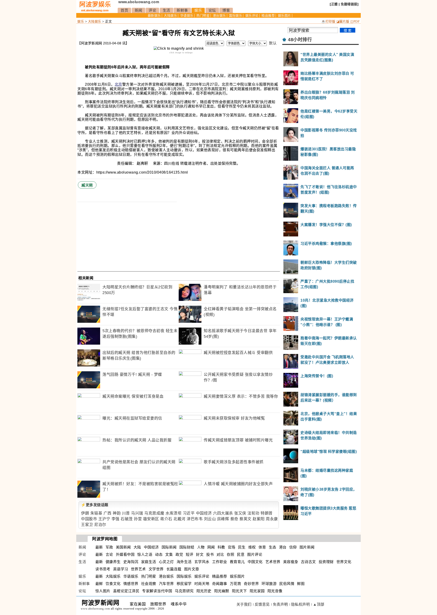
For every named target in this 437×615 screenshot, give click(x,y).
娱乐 (198, 10)
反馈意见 (262, 604)
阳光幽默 (221, 591)
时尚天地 (201, 584)
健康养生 (113, 562)
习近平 (189, 513)
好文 (199, 554)
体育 (262, 547)
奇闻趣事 (219, 584)
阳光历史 (203, 591)
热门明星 (203, 15)
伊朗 (85, 513)
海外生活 (184, 562)
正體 (334, 4)
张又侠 (240, 513)
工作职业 (219, 562)
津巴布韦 (195, 519)
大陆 (137, 547)
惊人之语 (144, 554)
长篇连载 (173, 569)
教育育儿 (237, 562)
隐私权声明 (300, 604)
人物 (201, 547)
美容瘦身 (290, 562)
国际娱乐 (235, 15)
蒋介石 (166, 519)
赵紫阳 (259, 519)
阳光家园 (257, 591)
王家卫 (87, 525)
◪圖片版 (342, 21)
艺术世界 (272, 562)
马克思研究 (184, 591)
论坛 (212, 10)
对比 (220, 554)
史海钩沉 (130, 562)
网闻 (211, 547)
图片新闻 (307, 547)
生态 (272, 547)
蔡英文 (245, 519)
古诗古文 (308, 562)
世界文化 (343, 562)
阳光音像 (274, 591)
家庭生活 (148, 562)
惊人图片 (102, 591)
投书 (210, 554)
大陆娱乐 (170, 15)
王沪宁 (104, 519)
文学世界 (156, 569)
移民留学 (184, 584)
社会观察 (148, 584)
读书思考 (102, 569)
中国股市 (89, 519)
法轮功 (253, 513)
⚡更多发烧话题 (94, 505)
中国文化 (255, 562)
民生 (242, 547)
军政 (109, 547)
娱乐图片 (284, 15)
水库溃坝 (173, 513)
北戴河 (179, 519)
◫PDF (355, 21)
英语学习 (120, 569)
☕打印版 (328, 21)
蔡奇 (234, 519)
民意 (240, 554)
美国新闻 (123, 547)
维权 (252, 547)
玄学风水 (201, 562)
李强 (115, 519)
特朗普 (267, 513)
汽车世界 (166, 584)
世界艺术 (138, 569)
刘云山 (210, 519)
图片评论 (254, 554)
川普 (126, 513)
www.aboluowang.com (138, 2)
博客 (226, 10)
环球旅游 (269, 584)
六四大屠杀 (223, 513)
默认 (273, 43)
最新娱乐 (154, 15)
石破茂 (127, 519)
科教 (221, 547)
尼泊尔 (100, 525)
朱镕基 (96, 513)
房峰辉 (223, 519)
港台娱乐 (219, 15)
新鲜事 (182, 10)
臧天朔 (87, 185)
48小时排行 (300, 39)
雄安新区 (151, 519)
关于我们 (244, 604)
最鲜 (99, 584)
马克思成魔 (154, 513)
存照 (230, 554)
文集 (169, 554)
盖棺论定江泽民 (126, 591)
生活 (166, 10)
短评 (189, 554)
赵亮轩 (143, 163)
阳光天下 (239, 591)
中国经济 (204, 513)
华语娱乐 (186, 15)
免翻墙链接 (349, 4)
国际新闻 (169, 547)
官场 (231, 547)
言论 (109, 554)
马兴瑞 (137, 513)
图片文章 (191, 569)
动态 (159, 554)
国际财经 (186, 547)
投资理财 (326, 562)
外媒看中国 (125, 554)
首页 (124, 10)
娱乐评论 (252, 15)
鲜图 (301, 584)
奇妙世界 (251, 584)
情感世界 (130, 584)
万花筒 (235, 584)
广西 (108, 513)
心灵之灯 (166, 562)
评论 (152, 10)
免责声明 (280, 604)
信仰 (293, 547)
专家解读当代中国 (157, 591)
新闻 (138, 10)
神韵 (117, 513)
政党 (179, 554)
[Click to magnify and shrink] (179, 48)
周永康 (272, 519)
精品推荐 (268, 15)
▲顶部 (318, 604)
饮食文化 (113, 584)
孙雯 (138, 519)
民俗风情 (286, 584)
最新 (99, 547)
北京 (118, 84)
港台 (283, 547)
